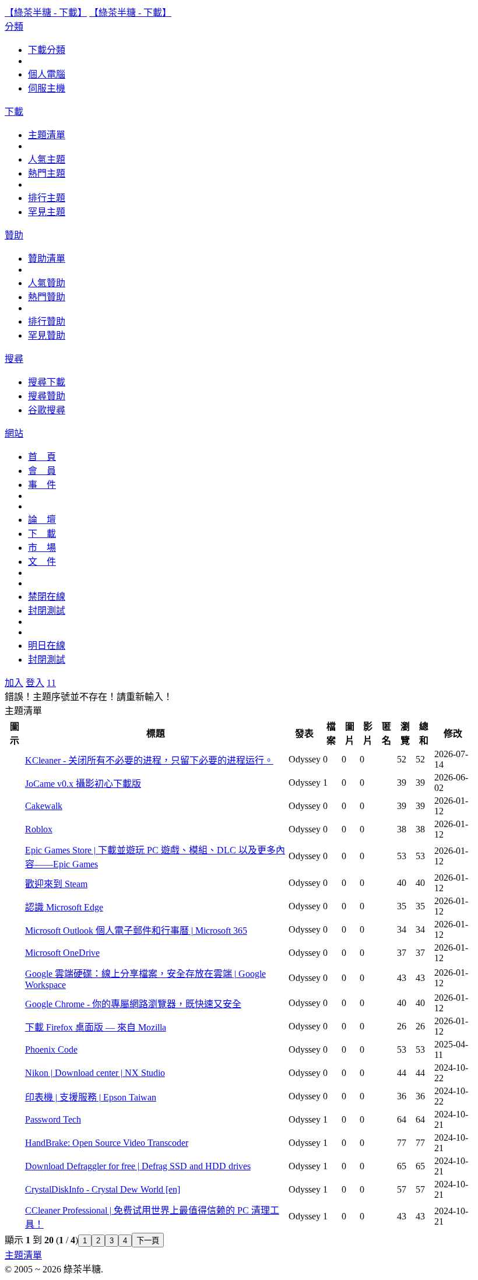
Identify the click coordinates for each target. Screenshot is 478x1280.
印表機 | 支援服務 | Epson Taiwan (90, 1097)
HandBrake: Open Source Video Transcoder (106, 1143)
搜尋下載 (46, 382)
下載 (14, 112)
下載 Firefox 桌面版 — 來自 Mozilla (95, 1027)
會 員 (42, 471)
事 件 (42, 485)
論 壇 (42, 520)
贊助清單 (46, 258)
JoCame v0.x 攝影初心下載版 (83, 784)
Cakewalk (43, 806)
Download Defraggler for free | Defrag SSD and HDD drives (138, 1166)
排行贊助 (46, 321)
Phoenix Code (51, 1049)
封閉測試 (46, 611)
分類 (14, 26)
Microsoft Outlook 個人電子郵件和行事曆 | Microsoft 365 (136, 931)
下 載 (42, 534)
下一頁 (147, 1240)
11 (51, 683)
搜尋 (14, 359)
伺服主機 (46, 88)
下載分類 (46, 50)
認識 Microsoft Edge (64, 907)
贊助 (14, 235)
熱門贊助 (46, 297)
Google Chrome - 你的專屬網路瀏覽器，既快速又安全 (133, 1004)
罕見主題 (46, 212)
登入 (35, 683)
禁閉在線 (46, 597)
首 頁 (42, 457)
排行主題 (46, 198)
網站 (14, 433)
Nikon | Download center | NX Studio (95, 1073)
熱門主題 (46, 173)
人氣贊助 (46, 283)
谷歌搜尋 (46, 410)
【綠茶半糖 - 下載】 (46, 12)
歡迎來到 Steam (56, 884)
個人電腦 (46, 74)
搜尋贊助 (46, 396)
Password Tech (53, 1119)
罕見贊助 (46, 335)
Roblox (38, 829)
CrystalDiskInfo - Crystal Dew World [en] (102, 1189)
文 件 (42, 562)
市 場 (42, 548)
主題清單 (46, 135)
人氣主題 (46, 159)
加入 (14, 683)
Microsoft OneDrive (62, 953)
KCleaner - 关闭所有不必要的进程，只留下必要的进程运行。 (149, 760)
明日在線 (46, 645)
